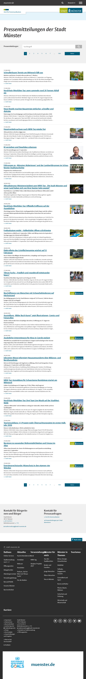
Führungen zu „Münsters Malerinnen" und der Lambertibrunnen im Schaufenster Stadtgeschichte (36, 166)
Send (32, 556)
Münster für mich (49, 554)
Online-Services (9, 556)
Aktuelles (21, 552)
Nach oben (77, 540)
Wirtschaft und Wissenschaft (62, 601)
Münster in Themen (62, 554)
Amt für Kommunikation (52, 517)
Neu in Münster (49, 579)
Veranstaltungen (36, 552)
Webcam (20, 564)
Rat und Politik (8, 582)
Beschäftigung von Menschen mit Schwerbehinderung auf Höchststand (29, 294)
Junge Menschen (49, 571)
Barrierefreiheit (9, 590)
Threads (70, 621)
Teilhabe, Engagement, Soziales (61, 571)
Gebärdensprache (10, 628)
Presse (6, 630)
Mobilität (60, 565)
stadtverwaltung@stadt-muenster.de (15, 526)
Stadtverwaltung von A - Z (9, 561)
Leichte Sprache (9, 626)
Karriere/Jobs (8, 632)
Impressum (8, 620)
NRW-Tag (34, 560)
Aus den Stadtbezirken (48, 560)
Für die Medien (22, 580)
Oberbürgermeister (9, 574)
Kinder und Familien (47, 566)
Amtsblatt (20, 560)
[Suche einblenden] (62, 3)
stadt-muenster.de (13, 547)
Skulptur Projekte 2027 (36, 565)
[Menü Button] (80, 3)
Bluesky (75, 621)
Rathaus (7, 552)
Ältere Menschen (49, 575)
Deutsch (71, 3)
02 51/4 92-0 (8, 521)
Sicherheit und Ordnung (62, 595)
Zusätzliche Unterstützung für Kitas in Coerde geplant (27, 338)
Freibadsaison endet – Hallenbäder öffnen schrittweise (27, 230)
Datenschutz (8, 622)
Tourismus (76, 552)
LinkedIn (55, 621)
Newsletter (20, 568)
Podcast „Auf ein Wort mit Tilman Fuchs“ (22, 574)
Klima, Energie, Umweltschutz (62, 560)
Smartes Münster (9, 586)
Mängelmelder (8, 570)
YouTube (79, 621)
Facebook (65, 621)
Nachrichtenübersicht (23, 556)
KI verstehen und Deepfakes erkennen (20, 147)
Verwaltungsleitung (9, 578)
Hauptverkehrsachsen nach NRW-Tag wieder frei (25, 129)
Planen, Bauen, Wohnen (62, 589)
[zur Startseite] (71, 10)
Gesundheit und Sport (62, 579)
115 (17, 523)
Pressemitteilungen (11, 46)
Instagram (60, 621)
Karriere (7, 610)
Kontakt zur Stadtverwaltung (26, 630)
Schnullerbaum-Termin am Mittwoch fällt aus (23, 72)
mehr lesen (8, 83)
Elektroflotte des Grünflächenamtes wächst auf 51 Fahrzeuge (25, 251)
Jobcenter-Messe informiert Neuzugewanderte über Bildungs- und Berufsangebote (32, 359)
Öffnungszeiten (8, 566)
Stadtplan (7, 645)
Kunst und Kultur (62, 584)
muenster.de (9, 3)
